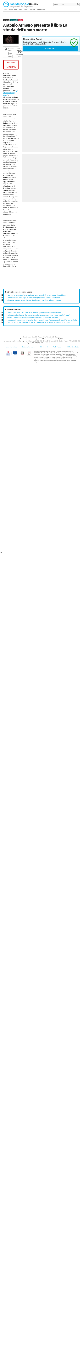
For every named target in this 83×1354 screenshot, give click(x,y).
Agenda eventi (13, 10)
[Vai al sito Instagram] (79, 10)
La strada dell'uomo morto (10, 93)
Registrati (50, 48)
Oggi (20, 10)
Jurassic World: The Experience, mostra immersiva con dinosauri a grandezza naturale (39, 322)
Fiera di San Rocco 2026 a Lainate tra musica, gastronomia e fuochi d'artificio (34, 312)
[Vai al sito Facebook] (73, 10)
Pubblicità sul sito (72, 347)
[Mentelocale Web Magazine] (18, 4)
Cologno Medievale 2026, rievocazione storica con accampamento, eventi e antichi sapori (39, 315)
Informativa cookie (28, 347)
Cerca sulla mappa (10, 55)
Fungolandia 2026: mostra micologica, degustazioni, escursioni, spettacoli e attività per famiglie (42, 320)
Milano (6, 20)
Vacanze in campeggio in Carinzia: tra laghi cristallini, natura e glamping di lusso (37, 295)
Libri (20, 20)
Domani (26, 10)
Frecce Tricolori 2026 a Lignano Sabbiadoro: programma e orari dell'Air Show (34, 297)
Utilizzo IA (44, 347)
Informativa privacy (11, 347)
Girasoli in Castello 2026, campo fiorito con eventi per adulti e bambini (33, 317)
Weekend (32, 10)
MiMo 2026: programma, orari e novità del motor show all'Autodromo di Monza (34, 300)
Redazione (57, 347)
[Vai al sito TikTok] (76, 10)
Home (5, 10)
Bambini (14, 20)
